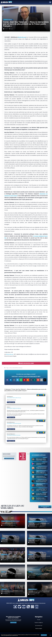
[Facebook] (15, 606)
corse (10, 367)
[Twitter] (19, 606)
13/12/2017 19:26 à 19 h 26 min (14, 423)
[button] (50, 2)
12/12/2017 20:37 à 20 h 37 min (14, 397)
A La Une (6, 19)
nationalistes (15, 367)
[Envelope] (36, 606)
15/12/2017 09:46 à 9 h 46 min (13, 435)
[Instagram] (32, 606)
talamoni (20, 367)
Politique (10, 19)
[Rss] (28, 606)
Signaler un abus (11, 402)
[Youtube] (23, 606)
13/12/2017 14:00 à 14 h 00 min (14, 408)
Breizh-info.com (22, 37)
